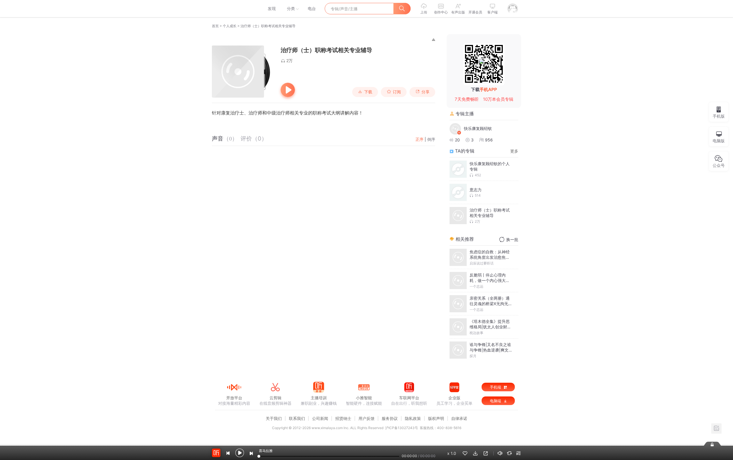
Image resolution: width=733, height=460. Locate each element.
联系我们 (297, 418)
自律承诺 (459, 418)
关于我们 (274, 418)
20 (457, 139)
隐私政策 (413, 418)
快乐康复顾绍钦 (478, 128)
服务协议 (390, 418)
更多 (514, 151)
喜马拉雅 (234, 8)
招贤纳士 (343, 418)
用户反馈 (366, 418)
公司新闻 (320, 418)
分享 (425, 92)
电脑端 (496, 400)
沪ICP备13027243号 (401, 428)
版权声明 (436, 418)
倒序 (431, 139)
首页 (215, 26)
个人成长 (230, 26)
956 (489, 139)
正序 (419, 139)
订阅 (397, 92)
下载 (368, 92)
